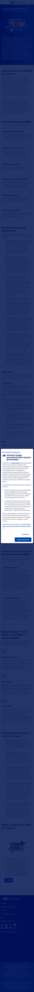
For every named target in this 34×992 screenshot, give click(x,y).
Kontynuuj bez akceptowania (11, 452)
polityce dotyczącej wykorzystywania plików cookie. (17, 525)
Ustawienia (25, 534)
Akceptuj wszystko (23, 540)
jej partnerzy (16, 463)
